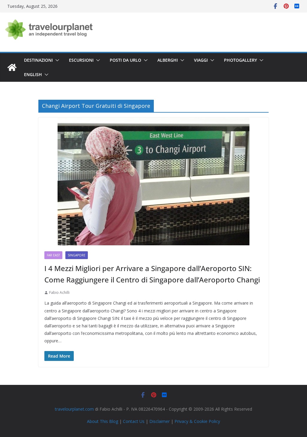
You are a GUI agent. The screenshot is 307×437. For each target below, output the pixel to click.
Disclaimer (159, 421)
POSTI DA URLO (125, 60)
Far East (53, 255)
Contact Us (134, 421)
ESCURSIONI (81, 60)
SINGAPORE (76, 255)
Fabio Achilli (59, 292)
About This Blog (102, 421)
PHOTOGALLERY (240, 60)
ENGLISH (33, 74)
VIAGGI (201, 60)
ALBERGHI (167, 60)
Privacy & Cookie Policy (197, 421)
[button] (56, 60)
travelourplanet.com (74, 409)
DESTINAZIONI (38, 60)
